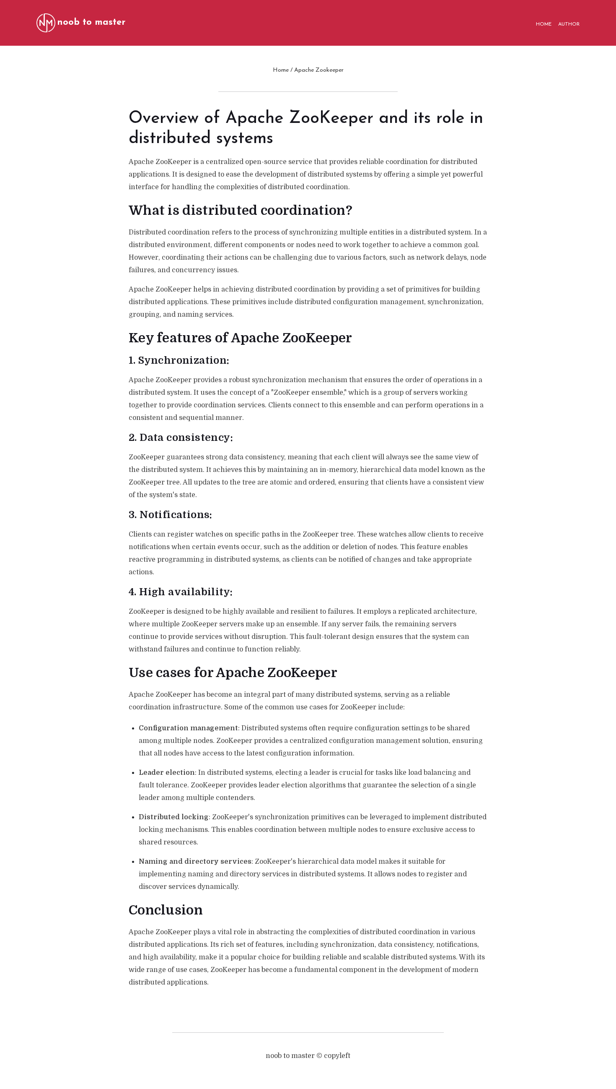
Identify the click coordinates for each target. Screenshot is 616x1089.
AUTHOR (569, 24)
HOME (543, 24)
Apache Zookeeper (319, 70)
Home (281, 70)
